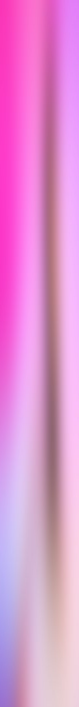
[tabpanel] (39, 524)
